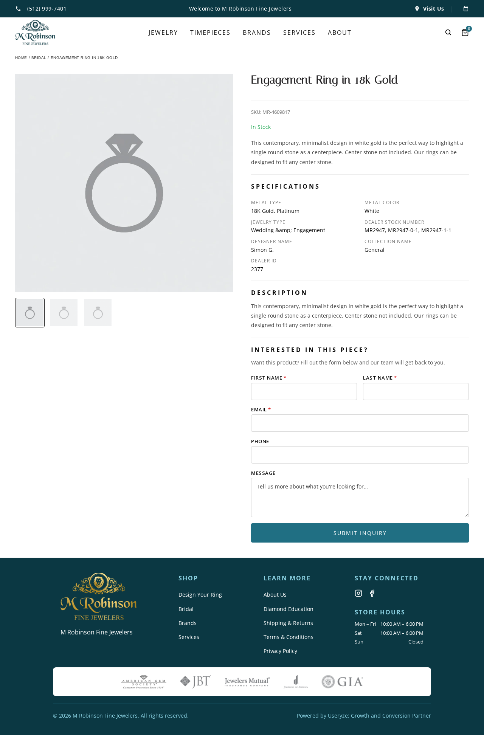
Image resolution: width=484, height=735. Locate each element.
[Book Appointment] (464, 9)
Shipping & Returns (288, 622)
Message (263, 473)
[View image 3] (98, 312)
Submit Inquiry (360, 533)
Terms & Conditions (288, 636)
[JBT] (195, 681)
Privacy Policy (280, 650)
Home (21, 58)
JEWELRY (163, 32)
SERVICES (299, 32)
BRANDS (257, 32)
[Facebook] (372, 593)
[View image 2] (64, 312)
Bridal (186, 608)
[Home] (35, 32)
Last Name (380, 377)
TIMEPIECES (210, 32)
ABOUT (340, 32)
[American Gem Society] (143, 681)
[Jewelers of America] (296, 681)
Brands (187, 622)
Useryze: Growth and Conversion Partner (379, 715)
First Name (268, 377)
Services (188, 636)
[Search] (448, 32)
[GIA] (342, 681)
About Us (275, 594)
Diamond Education (288, 608)
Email (261, 409)
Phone (260, 441)
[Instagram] (358, 593)
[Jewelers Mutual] (247, 681)
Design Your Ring (200, 594)
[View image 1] (30, 312)
